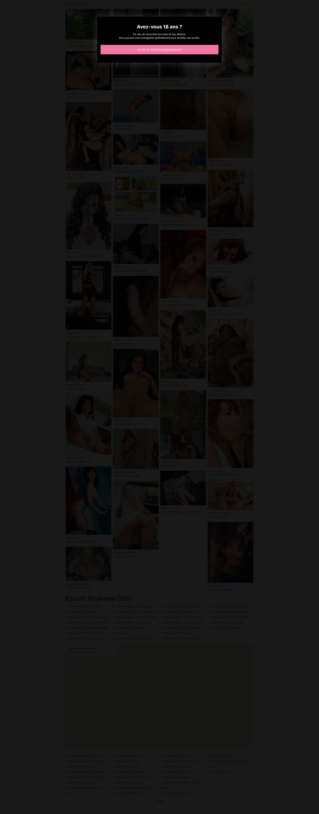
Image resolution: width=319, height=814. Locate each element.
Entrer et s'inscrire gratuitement (159, 49)
